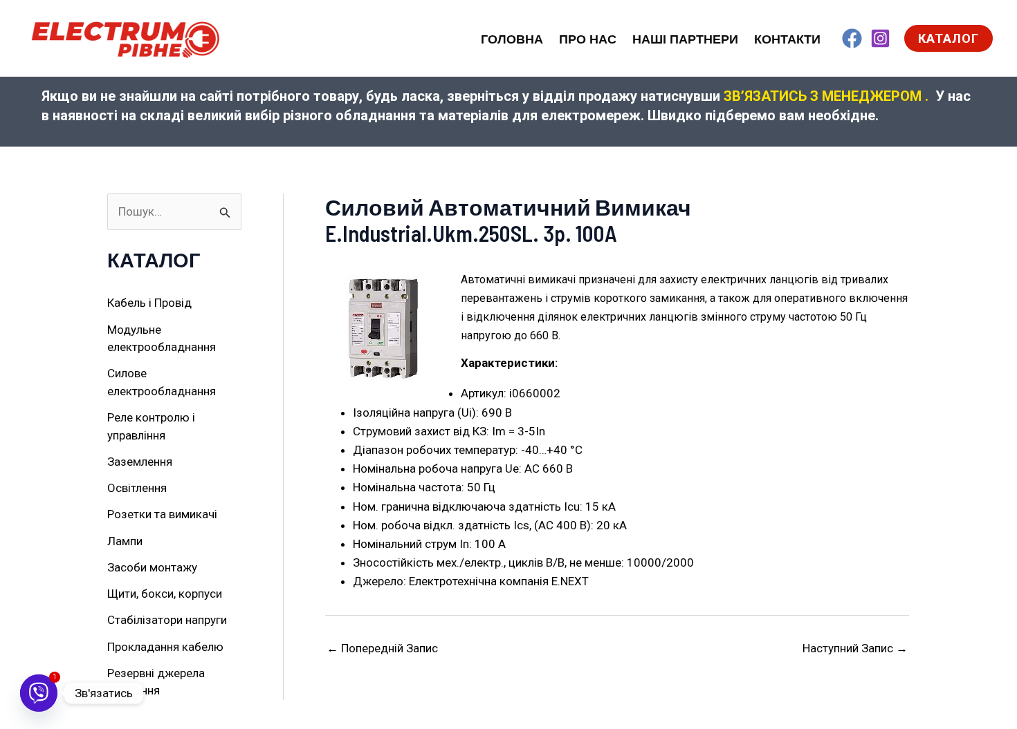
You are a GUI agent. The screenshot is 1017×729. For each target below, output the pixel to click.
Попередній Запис (382, 648)
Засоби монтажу (152, 567)
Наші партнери (685, 39)
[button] (948, 38)
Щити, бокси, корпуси (164, 593)
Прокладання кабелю (165, 647)
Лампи (125, 541)
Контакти (787, 39)
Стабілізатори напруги (167, 620)
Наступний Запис (855, 648)
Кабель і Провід (149, 303)
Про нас (587, 39)
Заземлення (139, 461)
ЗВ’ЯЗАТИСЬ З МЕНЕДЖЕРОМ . (826, 96)
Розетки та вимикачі (162, 514)
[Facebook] (852, 38)
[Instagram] (880, 38)
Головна (512, 39)
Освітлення (137, 488)
